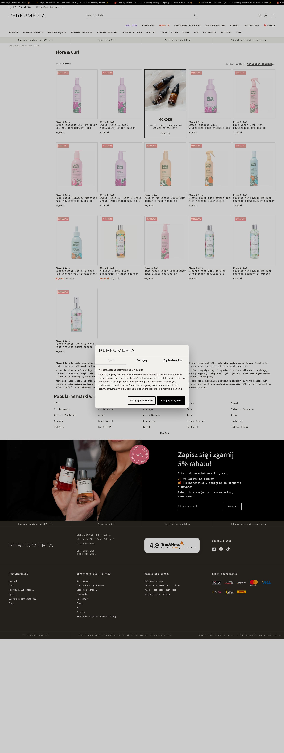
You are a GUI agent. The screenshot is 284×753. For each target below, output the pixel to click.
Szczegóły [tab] (142, 360)
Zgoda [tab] (111, 360)
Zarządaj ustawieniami (141, 400)
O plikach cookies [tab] (173, 360)
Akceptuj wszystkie (171, 400)
